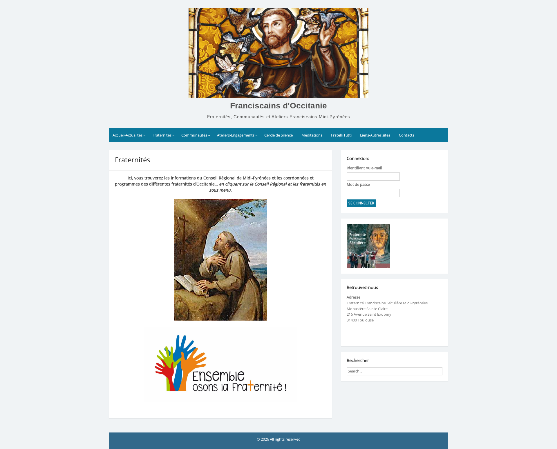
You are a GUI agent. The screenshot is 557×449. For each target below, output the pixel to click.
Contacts (406, 135)
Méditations (311, 135)
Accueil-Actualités (127, 135)
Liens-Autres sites (375, 135)
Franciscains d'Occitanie (278, 105)
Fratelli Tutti (341, 135)
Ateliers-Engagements (235, 135)
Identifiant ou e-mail (364, 167)
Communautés (194, 135)
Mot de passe (358, 184)
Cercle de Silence (278, 135)
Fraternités (162, 135)
